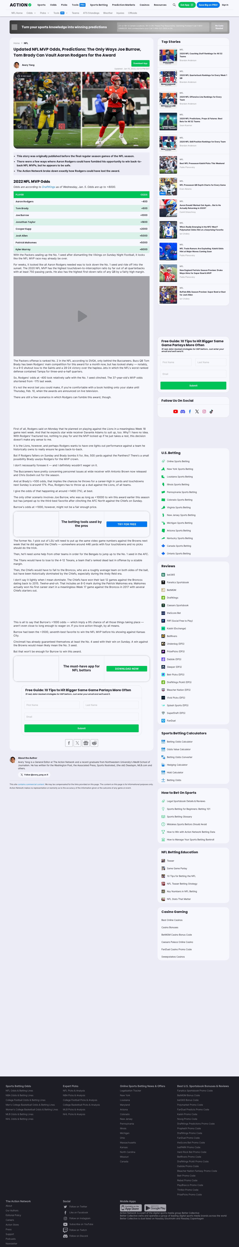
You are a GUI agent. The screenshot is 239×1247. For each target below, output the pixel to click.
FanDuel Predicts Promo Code (193, 1109)
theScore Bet (174, 613)
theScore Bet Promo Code (191, 1142)
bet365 (171, 574)
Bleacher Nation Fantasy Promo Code (197, 1170)
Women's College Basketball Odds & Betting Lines (32, 1109)
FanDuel (171, 720)
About (9, 1205)
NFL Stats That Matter (179, 899)
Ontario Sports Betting (179, 553)
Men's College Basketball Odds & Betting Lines (30, 1104)
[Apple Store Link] (131, 1207)
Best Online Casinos (171, 920)
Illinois (123, 1128)
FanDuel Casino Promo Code (176, 949)
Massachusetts (128, 1142)
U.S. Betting (170, 453)
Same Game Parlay (177, 868)
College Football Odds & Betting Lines (25, 1100)
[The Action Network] (21, 4)
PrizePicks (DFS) (176, 651)
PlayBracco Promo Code (190, 1185)
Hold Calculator (175, 772)
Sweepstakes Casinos (173, 956)
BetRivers (172, 636)
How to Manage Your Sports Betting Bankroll (190, 839)
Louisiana (125, 1100)
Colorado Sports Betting (180, 499)
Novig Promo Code (187, 1118)
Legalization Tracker (130, 1090)
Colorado (125, 1114)
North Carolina (127, 1152)
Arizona (124, 1109)
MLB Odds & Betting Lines (19, 1114)
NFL (26, 43)
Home (16, 43)
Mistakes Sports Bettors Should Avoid (187, 824)
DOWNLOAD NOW (127, 668)
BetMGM (171, 590)
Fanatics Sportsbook (178, 582)
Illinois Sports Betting (178, 484)
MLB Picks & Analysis (74, 1109)
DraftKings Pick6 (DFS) (179, 682)
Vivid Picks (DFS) (176, 697)
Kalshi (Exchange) (176, 628)
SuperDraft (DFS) (176, 713)
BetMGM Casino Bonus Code (176, 934)
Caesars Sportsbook (178, 605)
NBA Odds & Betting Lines (19, 1095)
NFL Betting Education (179, 852)
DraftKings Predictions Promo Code (196, 1123)
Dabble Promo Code (188, 1166)
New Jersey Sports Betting (181, 515)
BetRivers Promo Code (189, 1156)
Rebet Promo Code (187, 1180)
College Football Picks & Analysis (80, 1100)
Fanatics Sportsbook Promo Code (195, 1090)
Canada (124, 1161)
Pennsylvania (127, 1123)
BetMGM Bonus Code (188, 1095)
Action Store (12, 1224)
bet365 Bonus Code (188, 1100)
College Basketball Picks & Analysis (81, 1104)
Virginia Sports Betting (179, 507)
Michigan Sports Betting (180, 522)
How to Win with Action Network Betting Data (191, 831)
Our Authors (12, 1210)
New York (125, 1095)
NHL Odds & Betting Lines (19, 1118)
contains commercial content (31, 784)
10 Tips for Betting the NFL (181, 876)
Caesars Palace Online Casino (177, 942)
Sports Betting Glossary (179, 816)
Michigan (124, 1133)
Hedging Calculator (177, 764)
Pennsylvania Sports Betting (182, 492)
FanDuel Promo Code (188, 1137)
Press (9, 1229)
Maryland (125, 1104)
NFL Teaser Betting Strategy (182, 883)
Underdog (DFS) (175, 643)
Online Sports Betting (178, 461)
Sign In (225, 5)
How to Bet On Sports (178, 793)
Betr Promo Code (186, 1175)
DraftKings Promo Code (189, 1133)
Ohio (122, 1137)
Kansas (124, 1147)
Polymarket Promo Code (190, 1104)
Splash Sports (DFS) (177, 705)
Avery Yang (28, 65)
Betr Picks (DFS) (175, 674)
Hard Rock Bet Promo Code (191, 1152)
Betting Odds (174, 780)
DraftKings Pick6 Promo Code (193, 1161)
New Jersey (126, 1118)
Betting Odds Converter (179, 757)
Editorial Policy (13, 1215)
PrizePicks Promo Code (189, 1194)
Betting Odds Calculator (180, 741)
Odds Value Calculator (179, 749)
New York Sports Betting (180, 469)
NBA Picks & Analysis (74, 1095)
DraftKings (48, 186)
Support (10, 1234)
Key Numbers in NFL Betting (182, 891)
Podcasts (11, 1238)
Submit (82, 728)
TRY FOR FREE (127, 524)
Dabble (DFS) (174, 659)
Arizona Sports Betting (179, 530)
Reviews (168, 566)
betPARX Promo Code (188, 1147)
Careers (10, 1219)
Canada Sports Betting (179, 545)
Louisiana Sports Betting (180, 476)
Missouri (124, 1156)
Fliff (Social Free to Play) (180, 620)
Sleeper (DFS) (174, 666)
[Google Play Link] (155, 1207)
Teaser (170, 860)
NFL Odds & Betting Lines (19, 1090)
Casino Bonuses (169, 927)
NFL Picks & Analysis (74, 1090)
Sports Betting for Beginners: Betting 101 (188, 808)
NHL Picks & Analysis (74, 1114)
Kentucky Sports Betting (180, 538)
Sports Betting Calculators (183, 733)
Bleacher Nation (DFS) (179, 689)
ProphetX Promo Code (189, 1128)
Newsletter (11, 1243)
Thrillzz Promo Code (187, 1189)
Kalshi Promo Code (187, 1114)
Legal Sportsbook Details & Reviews (186, 801)
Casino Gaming (174, 912)
